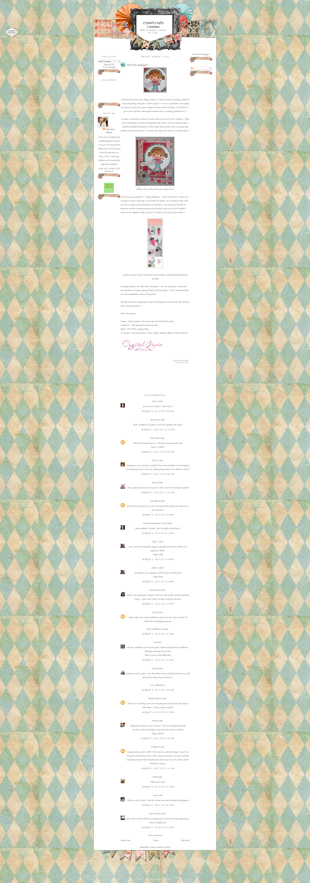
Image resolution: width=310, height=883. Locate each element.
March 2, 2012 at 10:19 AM (157, 429)
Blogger (206, 54)
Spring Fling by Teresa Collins (154, 290)
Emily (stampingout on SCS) (155, 523)
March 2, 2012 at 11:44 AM (157, 492)
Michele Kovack (155, 698)
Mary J (155, 401)
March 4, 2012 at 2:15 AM (158, 786)
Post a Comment (155, 835)
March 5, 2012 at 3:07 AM (158, 805)
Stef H (155, 612)
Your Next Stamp (183, 362)
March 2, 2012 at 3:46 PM (158, 559)
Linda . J (155, 541)
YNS (129, 321)
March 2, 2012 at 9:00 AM (158, 411)
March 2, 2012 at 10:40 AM (157, 474)
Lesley (155, 795)
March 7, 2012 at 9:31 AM (158, 827)
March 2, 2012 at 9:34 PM (158, 660)
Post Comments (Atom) (160, 847)
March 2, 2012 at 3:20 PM (158, 514)
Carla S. (155, 460)
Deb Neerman (155, 590)
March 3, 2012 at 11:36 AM (157, 738)
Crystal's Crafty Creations (153, 25)
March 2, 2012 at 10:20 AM (157, 452)
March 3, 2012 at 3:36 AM (158, 690)
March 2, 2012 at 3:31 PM (158, 533)
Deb (155, 642)
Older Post (185, 840)
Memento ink (147, 321)
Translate (111, 67)
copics (171, 321)
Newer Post (125, 840)
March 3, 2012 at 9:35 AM (158, 712)
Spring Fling (143, 329)
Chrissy (155, 668)
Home (155, 840)
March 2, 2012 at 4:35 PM (158, 634)
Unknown (155, 747)
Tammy (155, 720)
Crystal (110, 129)
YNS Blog (131, 123)
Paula (155, 777)
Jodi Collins (155, 438)
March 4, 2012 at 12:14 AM (157, 768)
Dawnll (155, 482)
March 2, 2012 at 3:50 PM (158, 604)
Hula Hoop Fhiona (157, 126)
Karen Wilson (155, 813)
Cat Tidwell (155, 501)
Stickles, (163, 333)
